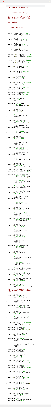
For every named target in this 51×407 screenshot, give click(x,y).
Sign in (49, 1)
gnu (6, 3)
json (49, 405)
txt (47, 405)
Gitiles (5, 405)
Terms (9, 405)
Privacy (7, 405)
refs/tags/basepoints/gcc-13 (15, 3)
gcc (8, 3)
